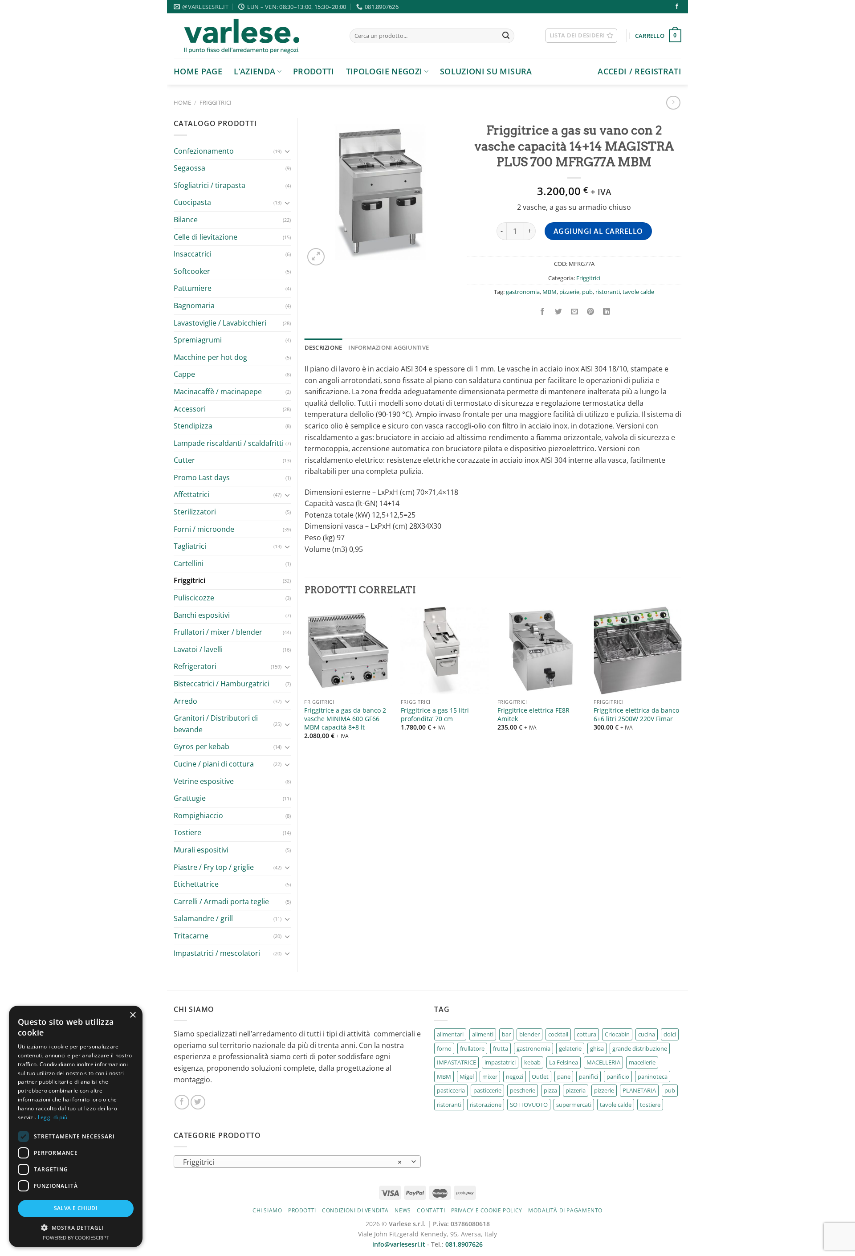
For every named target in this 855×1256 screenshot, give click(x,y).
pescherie (522, 1090)
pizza (550, 1090)
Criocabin (617, 1034)
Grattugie (190, 798)
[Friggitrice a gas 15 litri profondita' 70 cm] (445, 650)
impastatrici (500, 1062)
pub (587, 292)
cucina (646, 1034)
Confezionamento (204, 151)
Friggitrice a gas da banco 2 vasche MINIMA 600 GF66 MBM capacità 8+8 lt (345, 718)
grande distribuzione (639, 1048)
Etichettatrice (196, 884)
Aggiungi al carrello (598, 231)
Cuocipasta (192, 202)
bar (506, 1034)
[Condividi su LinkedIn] (606, 311)
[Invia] (505, 36)
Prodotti (313, 71)
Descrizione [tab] (323, 347)
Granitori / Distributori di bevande (216, 723)
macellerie (642, 1062)
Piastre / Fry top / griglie (214, 867)
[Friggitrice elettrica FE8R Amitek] (541, 650)
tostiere (650, 1105)
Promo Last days (202, 477)
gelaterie (570, 1048)
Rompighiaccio (198, 815)
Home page (198, 71)
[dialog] (75, 1126)
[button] (76, 1227)
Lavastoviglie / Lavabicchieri (220, 323)
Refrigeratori (195, 666)
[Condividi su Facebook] (542, 311)
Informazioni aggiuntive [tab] (388, 347)
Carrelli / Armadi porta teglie (221, 901)
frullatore (472, 1048)
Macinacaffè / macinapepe (218, 391)
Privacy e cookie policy (486, 1210)
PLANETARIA (639, 1090)
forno (444, 1048)
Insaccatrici (193, 254)
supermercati (573, 1105)
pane (563, 1076)
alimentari (450, 1034)
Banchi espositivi (202, 615)
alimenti (482, 1034)
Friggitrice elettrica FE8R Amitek (533, 714)
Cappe (184, 374)
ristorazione (485, 1105)
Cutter (184, 460)
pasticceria (451, 1090)
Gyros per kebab (201, 746)
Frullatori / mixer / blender (218, 632)
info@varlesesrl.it (398, 1244)
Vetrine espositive (204, 781)
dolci (670, 1034)
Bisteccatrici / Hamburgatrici (221, 684)
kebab (532, 1062)
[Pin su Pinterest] (590, 311)
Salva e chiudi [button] (76, 1208)
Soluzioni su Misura (486, 71)
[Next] (681, 681)
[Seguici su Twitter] (198, 1102)
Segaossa (189, 168)
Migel (467, 1076)
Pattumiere (193, 288)
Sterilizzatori (195, 512)
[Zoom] (316, 256)
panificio (618, 1076)
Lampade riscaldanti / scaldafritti (229, 443)
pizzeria (576, 1090)
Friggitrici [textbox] (292, 1162)
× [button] (132, 1015)
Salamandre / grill (203, 918)
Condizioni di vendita (355, 1210)
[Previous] (305, 681)
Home (182, 102)
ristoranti (607, 292)
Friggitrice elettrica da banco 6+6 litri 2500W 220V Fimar (636, 714)
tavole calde (638, 292)
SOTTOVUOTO (529, 1105)
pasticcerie (487, 1090)
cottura (586, 1034)
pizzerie (569, 292)
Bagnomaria (194, 305)
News (403, 1210)
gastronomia (523, 292)
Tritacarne (191, 936)
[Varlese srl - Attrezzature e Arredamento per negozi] (255, 35)
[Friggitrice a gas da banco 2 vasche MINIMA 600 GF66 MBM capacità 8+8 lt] (348, 650)
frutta (500, 1048)
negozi (514, 1076)
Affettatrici (191, 494)
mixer (489, 1076)
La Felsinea (563, 1062)
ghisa (597, 1048)
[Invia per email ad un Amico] (574, 311)
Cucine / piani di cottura (214, 764)
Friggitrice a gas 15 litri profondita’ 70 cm (435, 714)
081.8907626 (464, 1244)
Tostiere (187, 832)
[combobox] (297, 1161)
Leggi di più (53, 1117)
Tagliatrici (190, 546)
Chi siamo (267, 1210)
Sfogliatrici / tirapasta (209, 185)
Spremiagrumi (198, 340)
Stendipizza (193, 426)
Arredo (185, 701)
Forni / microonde (204, 529)
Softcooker (192, 271)
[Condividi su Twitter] (558, 311)
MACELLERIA (603, 1062)
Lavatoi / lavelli (198, 649)
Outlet (540, 1076)
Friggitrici (216, 102)
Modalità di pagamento (565, 1210)
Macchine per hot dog (210, 357)
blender (529, 1034)
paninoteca (653, 1076)
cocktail (558, 1034)
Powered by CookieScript (76, 1237)
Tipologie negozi (384, 71)
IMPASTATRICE (456, 1062)
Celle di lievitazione (205, 237)
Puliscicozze (194, 598)
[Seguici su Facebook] (677, 7)
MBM (549, 292)
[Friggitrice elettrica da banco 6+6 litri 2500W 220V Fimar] (637, 650)
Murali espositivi (201, 850)
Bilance (186, 219)
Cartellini (189, 563)
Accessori (190, 409)
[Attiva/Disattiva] (287, 151)
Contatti (431, 1210)
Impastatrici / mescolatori (217, 953)
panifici (588, 1076)
